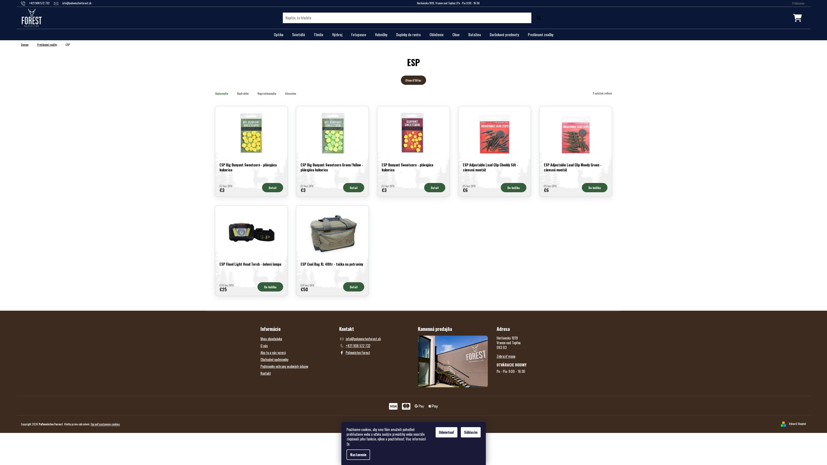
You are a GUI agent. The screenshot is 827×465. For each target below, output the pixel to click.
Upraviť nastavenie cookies (105, 424)
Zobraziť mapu (506, 356)
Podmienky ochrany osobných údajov (284, 366)
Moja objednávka (271, 338)
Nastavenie (358, 454)
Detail (272, 187)
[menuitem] (279, 34)
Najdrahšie (243, 93)
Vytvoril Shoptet (797, 424)
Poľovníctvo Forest (358, 352)
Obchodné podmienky (274, 359)
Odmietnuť (446, 432)
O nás (264, 345)
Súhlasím (470, 432)
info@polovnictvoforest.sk (363, 338)
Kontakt (265, 373)
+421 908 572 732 (358, 345)
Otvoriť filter (413, 80)
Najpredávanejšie (266, 93)
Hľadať (537, 17)
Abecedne (290, 93)
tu (348, 443)
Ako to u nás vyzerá (273, 352)
